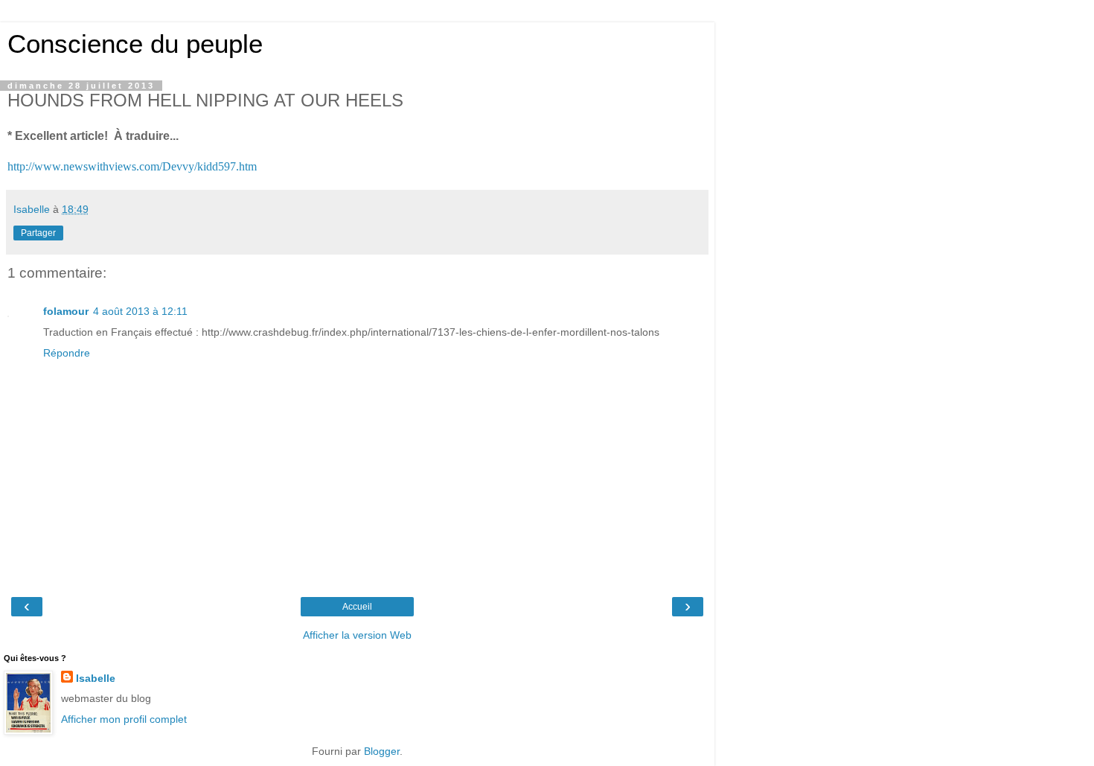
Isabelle (95, 678)
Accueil (357, 606)
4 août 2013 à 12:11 (140, 311)
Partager (38, 233)
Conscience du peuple (135, 44)
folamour (66, 311)
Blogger (382, 751)
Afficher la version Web (357, 635)
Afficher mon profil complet (124, 719)
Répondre (66, 353)
